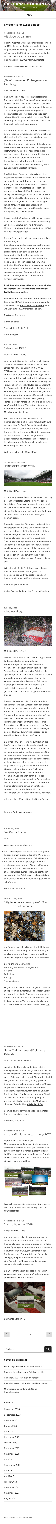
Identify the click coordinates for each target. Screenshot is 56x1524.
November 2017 (11, 1493)
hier (47, 1004)
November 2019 (12, 1454)
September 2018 (12, 1465)
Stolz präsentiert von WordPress (18, 1517)
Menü (29, 15)
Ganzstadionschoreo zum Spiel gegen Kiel (24, 1372)
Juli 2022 (8, 1431)
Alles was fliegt (13, 611)
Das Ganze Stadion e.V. (28, 4)
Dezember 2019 (11, 1448)
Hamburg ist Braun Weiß (19, 465)
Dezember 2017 (11, 1487)
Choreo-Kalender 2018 (18, 1224)
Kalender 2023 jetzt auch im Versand (22, 1378)
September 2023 (12, 1415)
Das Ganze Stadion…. (17, 832)
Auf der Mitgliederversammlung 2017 (27, 1134)
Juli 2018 (8, 1470)
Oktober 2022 (10, 1426)
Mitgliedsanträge (35, 1104)
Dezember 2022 (12, 1420)
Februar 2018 (10, 1482)
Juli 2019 (8, 1459)
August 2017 (10, 1498)
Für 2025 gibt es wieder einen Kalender (23, 1366)
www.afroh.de (25, 812)
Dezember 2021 (11, 1437)
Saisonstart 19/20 (15, 348)
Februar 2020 (10, 1442)
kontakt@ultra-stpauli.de (32, 305)
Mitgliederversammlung (19, 36)
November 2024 (12, 1409)
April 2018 (9, 1476)
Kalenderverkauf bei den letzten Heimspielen (26, 1383)
